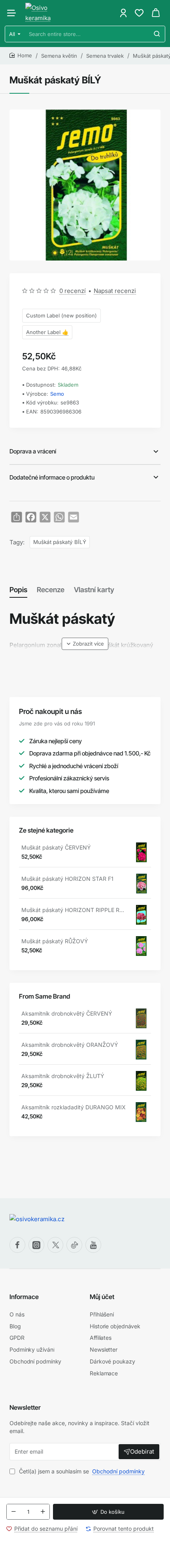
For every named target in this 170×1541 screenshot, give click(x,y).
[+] (42, 1511)
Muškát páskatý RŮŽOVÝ (54, 941)
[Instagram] (36, 1245)
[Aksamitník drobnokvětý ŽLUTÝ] (141, 1081)
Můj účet (102, 1297)
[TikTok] (74, 1245)
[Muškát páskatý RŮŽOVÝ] (141, 946)
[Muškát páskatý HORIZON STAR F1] (141, 883)
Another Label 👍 (47, 332)
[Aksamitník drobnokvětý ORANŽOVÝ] (141, 1049)
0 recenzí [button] (72, 291)
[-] (13, 1511)
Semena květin (59, 56)
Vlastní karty (94, 589)
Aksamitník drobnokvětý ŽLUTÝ (62, 1076)
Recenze (50, 589)
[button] (108, 1512)
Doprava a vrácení (32, 451)
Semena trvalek (105, 56)
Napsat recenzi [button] (115, 291)
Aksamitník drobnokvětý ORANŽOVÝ (69, 1044)
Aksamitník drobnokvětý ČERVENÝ (66, 1013)
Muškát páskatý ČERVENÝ (56, 847)
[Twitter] (55, 1245)
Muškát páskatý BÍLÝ (59, 542)
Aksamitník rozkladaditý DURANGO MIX (73, 1107)
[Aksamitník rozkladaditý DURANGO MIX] (141, 1112)
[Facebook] (17, 1245)
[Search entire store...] (157, 34)
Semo (57, 394)
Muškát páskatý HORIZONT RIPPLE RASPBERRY (73, 909)
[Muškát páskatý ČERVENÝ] (141, 852)
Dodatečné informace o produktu (51, 477)
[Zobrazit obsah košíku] (156, 13)
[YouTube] (93, 1245)
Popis (18, 589)
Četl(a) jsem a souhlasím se (81, 1471)
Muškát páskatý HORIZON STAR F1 (67, 878)
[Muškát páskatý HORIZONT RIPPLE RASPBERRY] (141, 915)
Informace (24, 1297)
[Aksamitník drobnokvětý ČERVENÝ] (141, 1018)
